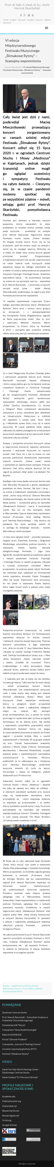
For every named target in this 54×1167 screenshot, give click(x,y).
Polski (6, 20)
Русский (21, 20)
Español (30, 20)
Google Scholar (9, 1125)
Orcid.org (6, 1120)
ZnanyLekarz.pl (9, 1106)
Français (39, 20)
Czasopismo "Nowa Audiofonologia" (19, 1029)
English (13, 20)
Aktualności (16, 67)
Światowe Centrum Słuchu (14, 1012)
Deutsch (7, 22)
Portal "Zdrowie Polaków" (14, 1039)
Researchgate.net (10, 1115)
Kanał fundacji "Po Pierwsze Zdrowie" (20, 1077)
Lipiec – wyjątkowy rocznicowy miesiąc (21, 985)
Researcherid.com (10, 1110)
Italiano (47, 20)
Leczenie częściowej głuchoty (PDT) (19, 1049)
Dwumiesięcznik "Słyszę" (13, 1025)
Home (7, 67)
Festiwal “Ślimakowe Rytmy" (15, 1054)
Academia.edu (8, 1096)
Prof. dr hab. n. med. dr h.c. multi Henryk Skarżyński (27, 6)
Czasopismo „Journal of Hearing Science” (21, 1044)
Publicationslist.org (11, 1101)
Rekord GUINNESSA (11, 1034)
